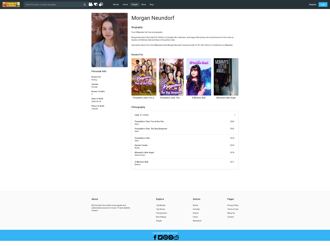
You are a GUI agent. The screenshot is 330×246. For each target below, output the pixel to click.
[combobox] (56, 4)
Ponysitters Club (142, 138)
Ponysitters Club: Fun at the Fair (144, 98)
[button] (185, 115)
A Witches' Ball (198, 98)
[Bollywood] (90, 4)
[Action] (101, 4)
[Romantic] (95, 4)
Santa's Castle (141, 145)
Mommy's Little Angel (226, 98)
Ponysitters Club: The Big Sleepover (171, 98)
